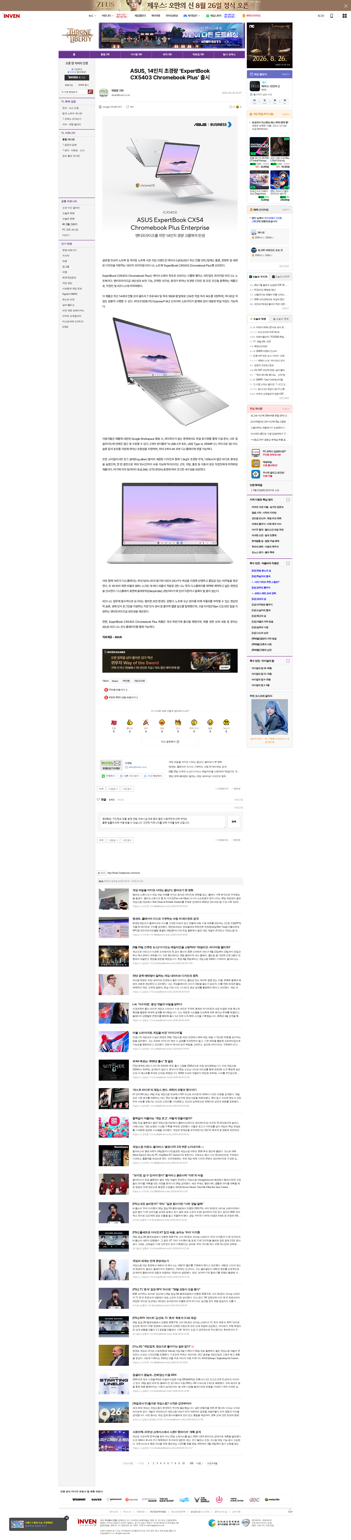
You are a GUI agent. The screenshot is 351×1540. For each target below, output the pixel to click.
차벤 (64, 261)
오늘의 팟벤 (68, 219)
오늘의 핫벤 (68, 213)
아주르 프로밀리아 (71, 316)
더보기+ (286, 74)
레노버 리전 (68, 299)
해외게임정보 (69, 277)
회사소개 (114, 1511)
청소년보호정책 (178, 1511)
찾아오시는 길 (221, 1511)
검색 (90, 92)
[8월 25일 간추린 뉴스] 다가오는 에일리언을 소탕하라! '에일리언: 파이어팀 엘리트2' (204, 771)
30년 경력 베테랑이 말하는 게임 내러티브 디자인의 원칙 (197, 776)
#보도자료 (140, 680)
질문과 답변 (69, 145)
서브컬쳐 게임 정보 (72, 288)
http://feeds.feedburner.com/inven (123, 873)
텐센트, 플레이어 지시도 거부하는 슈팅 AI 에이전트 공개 (197, 767)
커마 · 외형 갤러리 (71, 124)
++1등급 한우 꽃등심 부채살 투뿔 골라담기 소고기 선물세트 (270, 439)
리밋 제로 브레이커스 (73, 310)
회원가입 (69, 85)
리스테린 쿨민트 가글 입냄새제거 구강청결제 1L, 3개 (270, 433)
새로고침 (238, 799)
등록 (234, 821)
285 (191, 1463)
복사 (132, 107)
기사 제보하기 (155, 775)
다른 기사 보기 (131, 775)
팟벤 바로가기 (69, 250)
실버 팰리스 (68, 305)
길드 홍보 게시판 (71, 156)
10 (183, 1463)
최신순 (121, 799)
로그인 (321, 15)
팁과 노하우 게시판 (72, 113)
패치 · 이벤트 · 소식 (73, 150)
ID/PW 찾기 (83, 85)
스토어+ (286, 114)
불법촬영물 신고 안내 (199, 1511)
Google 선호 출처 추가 (112, 107)
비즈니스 (127, 1511)
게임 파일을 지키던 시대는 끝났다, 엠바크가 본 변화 (195, 762)
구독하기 (110, 775)
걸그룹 (65, 266)
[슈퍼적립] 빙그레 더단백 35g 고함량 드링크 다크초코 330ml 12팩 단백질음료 (270, 421)
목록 (101, 788)
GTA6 (65, 327)
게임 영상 (67, 283)
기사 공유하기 (168, 741)
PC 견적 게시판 (70, 229)
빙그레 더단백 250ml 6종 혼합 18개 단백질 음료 (270, 415)
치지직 (65, 255)
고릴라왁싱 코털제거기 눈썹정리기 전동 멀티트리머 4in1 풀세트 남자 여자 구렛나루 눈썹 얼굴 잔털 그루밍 (270, 427)
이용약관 (140, 1511)
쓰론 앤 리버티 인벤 (77, 63)
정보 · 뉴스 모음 (70, 108)
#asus (115, 681)
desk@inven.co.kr (121, 95)
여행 (64, 272)
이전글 (126, 788)
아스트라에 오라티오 (73, 321)
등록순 (112, 799)
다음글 (111, 788)
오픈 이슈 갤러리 (71, 208)
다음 (198, 1463)
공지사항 (236, 1511)
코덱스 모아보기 (71, 119)
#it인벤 (126, 680)
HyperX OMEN (69, 294)
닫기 (66, 1518)
